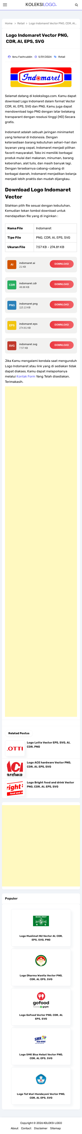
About (14, 1128)
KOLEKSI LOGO (53, 1123)
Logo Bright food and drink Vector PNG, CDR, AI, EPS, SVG (50, 784)
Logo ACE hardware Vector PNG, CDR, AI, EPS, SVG (49, 764)
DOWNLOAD (62, 264)
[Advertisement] (41, 551)
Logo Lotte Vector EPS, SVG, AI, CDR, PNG (48, 744)
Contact (26, 1128)
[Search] (76, 5)
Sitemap (55, 1128)
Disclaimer (40, 1128)
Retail (62, 56)
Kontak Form (26, 376)
